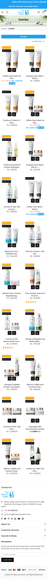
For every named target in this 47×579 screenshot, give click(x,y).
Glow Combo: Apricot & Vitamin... (35, 294)
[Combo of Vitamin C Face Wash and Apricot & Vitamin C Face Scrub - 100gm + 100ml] (11, 103)
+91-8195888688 (11, 510)
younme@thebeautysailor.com (17, 514)
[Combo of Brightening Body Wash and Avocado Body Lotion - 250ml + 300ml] (35, 322)
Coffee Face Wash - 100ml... (35, 208)
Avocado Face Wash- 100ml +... (35, 166)
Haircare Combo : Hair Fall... (35, 252)
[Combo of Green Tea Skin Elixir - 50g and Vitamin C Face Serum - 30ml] (35, 451)
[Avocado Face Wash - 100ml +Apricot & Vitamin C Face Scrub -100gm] (35, 59)
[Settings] (38, 12)
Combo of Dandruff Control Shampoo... (11, 166)
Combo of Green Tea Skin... (35, 469)
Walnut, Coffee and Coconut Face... (35, 385)
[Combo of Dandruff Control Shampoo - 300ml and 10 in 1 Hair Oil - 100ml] (11, 148)
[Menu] (2, 12)
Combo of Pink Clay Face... (11, 428)
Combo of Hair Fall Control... (12, 208)
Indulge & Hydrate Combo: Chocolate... (11, 385)
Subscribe (7, 560)
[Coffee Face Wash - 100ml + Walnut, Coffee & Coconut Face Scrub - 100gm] (35, 190)
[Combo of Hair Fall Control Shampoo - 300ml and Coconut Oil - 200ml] (11, 190)
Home (3, 29)
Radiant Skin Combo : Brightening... (11, 294)
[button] (43, 12)
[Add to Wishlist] (10, 70)
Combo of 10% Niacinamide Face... (11, 340)
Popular (6, 47)
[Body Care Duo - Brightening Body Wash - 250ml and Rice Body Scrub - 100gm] (11, 234)
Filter (23, 37)
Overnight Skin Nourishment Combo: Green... (35, 428)
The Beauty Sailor (17, 575)
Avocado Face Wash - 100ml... (35, 77)
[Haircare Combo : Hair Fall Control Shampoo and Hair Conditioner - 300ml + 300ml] (35, 234)
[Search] (7, 12)
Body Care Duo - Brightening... (12, 252)
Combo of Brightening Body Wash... (35, 340)
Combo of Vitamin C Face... (12, 121)
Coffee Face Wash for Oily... (12, 77)
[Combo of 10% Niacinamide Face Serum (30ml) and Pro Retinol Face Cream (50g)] (11, 322)
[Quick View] (14, 70)
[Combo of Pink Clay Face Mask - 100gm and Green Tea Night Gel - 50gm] (11, 409)
